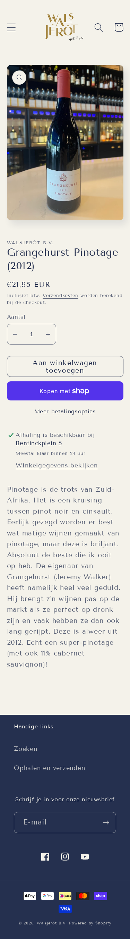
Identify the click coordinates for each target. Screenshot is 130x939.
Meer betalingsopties (65, 411)
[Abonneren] (106, 822)
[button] (11, 27)
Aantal (16, 317)
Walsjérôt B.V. (52, 923)
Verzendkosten (60, 295)
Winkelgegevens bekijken (56, 465)
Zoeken (25, 749)
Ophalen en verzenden (49, 768)
